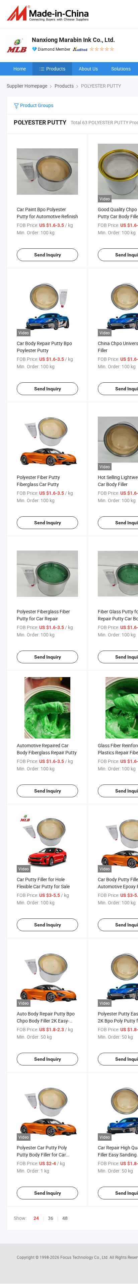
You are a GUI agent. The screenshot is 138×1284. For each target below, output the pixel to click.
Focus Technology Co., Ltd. (85, 1257)
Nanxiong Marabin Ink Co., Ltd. (73, 39)
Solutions (121, 68)
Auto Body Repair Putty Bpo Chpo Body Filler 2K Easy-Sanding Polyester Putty (46, 1020)
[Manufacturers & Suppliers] (49, 13)
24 (36, 1218)
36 (50, 1218)
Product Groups (36, 105)
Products (55, 68)
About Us (88, 68)
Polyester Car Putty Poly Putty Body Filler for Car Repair (42, 1154)
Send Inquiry (47, 254)
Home (19, 68)
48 (65, 1218)
